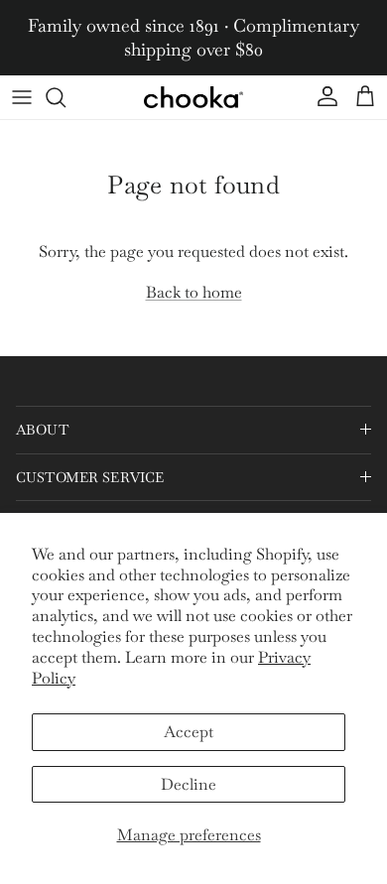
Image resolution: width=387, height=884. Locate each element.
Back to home (194, 292)
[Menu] (22, 97)
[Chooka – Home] (193, 97)
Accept (188, 731)
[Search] (65, 97)
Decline (188, 784)
